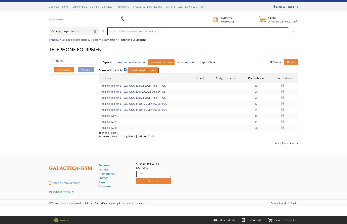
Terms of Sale (79, 6)
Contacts (107, 6)
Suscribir (153, 181)
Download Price (194, 6)
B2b (180, 6)
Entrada (281, 6)
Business (54, 6)
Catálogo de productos (65, 31)
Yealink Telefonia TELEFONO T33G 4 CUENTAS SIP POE (134, 97)
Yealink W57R (109, 116)
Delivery (94, 6)
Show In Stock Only (110, 70)
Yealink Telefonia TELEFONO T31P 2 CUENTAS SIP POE (133, 91)
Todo (151, 136)
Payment (170, 6)
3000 (292, 143)
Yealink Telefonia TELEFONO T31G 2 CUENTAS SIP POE (134, 85)
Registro (293, 6)
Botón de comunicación (66, 183)
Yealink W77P (109, 122)
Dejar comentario (63, 191)
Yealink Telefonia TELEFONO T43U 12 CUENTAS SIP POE (134, 103)
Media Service (291, 203)
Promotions (122, 6)
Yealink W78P (109, 128)
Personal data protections (147, 6)
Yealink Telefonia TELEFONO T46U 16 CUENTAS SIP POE (134, 109)
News (65, 6)
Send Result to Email (143, 70)
